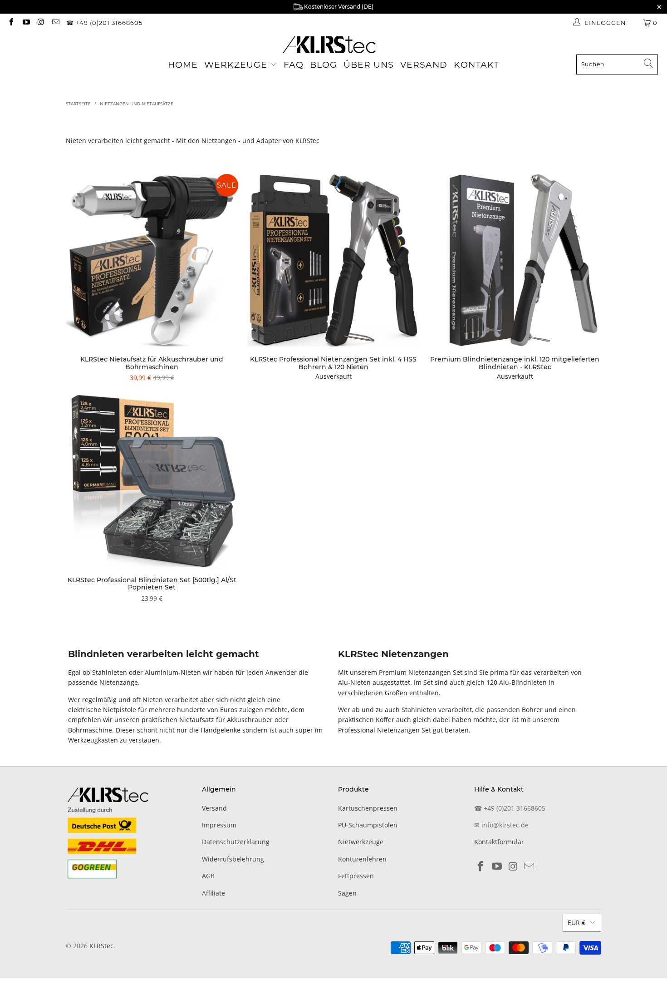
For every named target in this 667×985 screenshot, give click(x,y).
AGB (208, 875)
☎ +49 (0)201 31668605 (104, 22)
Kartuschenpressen (367, 808)
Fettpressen (356, 875)
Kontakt (476, 64)
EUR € (576, 922)
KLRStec (101, 945)
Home (183, 64)
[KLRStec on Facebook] (11, 23)
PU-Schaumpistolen (367, 825)
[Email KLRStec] (55, 23)
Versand (423, 64)
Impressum (219, 825)
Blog (323, 64)
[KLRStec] (329, 45)
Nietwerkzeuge (360, 841)
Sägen (347, 893)
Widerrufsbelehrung (233, 859)
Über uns (368, 64)
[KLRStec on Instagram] (40, 23)
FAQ (294, 64)
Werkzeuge (235, 64)
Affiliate (213, 893)
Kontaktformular (499, 841)
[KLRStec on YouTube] (25, 23)
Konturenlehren (362, 859)
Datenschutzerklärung (236, 841)
